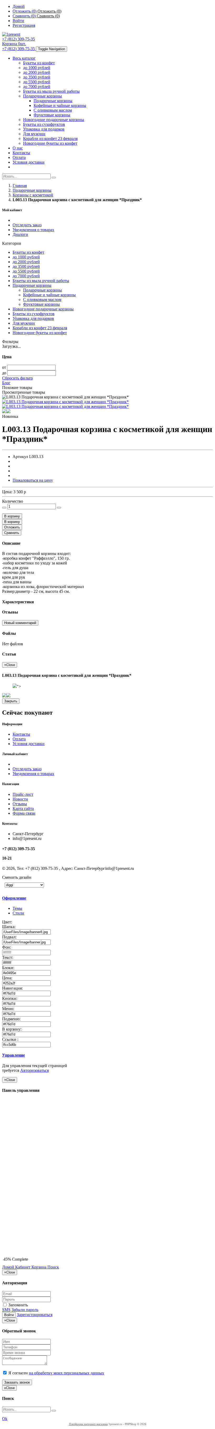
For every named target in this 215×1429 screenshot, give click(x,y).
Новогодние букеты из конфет (50, 143)
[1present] (11, 34)
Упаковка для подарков (43, 129)
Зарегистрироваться (34, 1314)
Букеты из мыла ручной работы (51, 91)
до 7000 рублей (36, 86)
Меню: (8, 1008)
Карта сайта (23, 808)
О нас (18, 148)
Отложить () (49, 11)
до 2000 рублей (36, 72)
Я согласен (55, 1373)
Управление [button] (13, 1055)
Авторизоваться (34, 1070)
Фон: (7, 947)
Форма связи (24, 813)
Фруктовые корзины (52, 115)
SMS (6, 1309)
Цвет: (7, 922)
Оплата (19, 157)
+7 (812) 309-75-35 (18, 39)
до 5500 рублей (36, 82)
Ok (4, 1418)
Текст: (8, 957)
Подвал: (10, 937)
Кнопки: (10, 998)
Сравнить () (48, 16)
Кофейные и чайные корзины (60, 105)
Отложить (12, 527)
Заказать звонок (17, 1382)
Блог (6, 383)
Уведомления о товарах (33, 229)
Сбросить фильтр (17, 378)
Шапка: (9, 926)
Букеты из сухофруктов (44, 124)
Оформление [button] (14, 898)
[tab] (39, 898)
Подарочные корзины (42, 96)
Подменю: (12, 1019)
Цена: (7, 978)
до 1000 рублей (36, 67)
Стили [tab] (18, 913)
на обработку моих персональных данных (66, 1373)
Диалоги (20, 234)
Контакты (21, 152)
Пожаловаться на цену (33, 480)
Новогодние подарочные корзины (53, 119)
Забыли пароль (25, 1309)
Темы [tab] (17, 908)
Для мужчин (34, 134)
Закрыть (10, 701)
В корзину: (12, 1029)
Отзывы (20, 804)
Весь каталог (24, 58)
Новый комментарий (20, 623)
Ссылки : (10, 1039)
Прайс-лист (23, 794)
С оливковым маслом (53, 110)
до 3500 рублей (36, 77)
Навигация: (13, 988)
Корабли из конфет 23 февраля (50, 138)
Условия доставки (29, 162)
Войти (9, 1315)
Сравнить (11, 533)
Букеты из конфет (39, 63)
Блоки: (8, 967)
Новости (20, 799)
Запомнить (17, 1305)
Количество (12, 501)
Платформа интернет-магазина (88, 1424)
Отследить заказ (27, 225)
